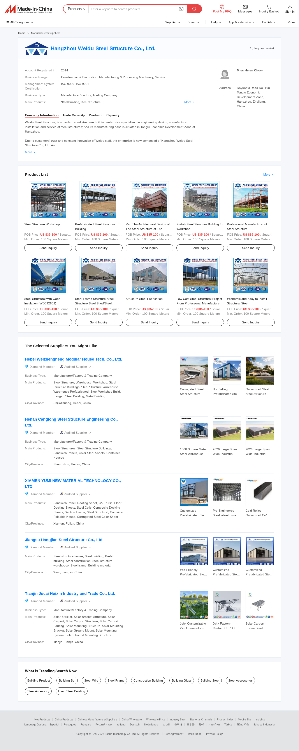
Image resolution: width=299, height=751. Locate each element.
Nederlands (151, 724)
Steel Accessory (38, 691)
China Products (64, 719)
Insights (260, 719)
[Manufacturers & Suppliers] (28, 9)
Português (70, 724)
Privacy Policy (214, 733)
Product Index (225, 719)
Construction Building (148, 680)
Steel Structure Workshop (42, 224)
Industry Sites (178, 719)
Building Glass (182, 680)
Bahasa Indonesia (264, 724)
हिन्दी (201, 724)
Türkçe (228, 724)
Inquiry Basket (262, 48)
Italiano (120, 724)
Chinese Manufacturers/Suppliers (97, 719)
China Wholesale (132, 719)
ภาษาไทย (214, 724)
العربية (166, 724)
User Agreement (174, 733)
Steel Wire (91, 680)
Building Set (67, 680)
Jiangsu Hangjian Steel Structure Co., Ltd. (64, 540)
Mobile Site (244, 719)
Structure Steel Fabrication (144, 298)
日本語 (191, 724)
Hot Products (42, 719)
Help (214, 22)
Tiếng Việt (243, 724)
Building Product (38, 680)
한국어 (178, 724)
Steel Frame (116, 680)
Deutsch (135, 724)
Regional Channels (201, 719)
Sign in (290, 11)
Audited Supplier (77, 367)
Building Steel (210, 680)
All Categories (20, 22)
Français (86, 724)
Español (54, 724)
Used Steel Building (71, 691)
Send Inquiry (48, 248)
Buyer (192, 22)
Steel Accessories (240, 680)
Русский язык (103, 724)
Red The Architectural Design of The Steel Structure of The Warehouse (148, 229)
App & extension (240, 22)
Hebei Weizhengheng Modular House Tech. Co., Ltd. (73, 359)
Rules (291, 22)
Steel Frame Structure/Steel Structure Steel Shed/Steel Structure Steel (94, 303)
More (188, 102)
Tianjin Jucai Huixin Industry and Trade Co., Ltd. (70, 593)
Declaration (195, 733)
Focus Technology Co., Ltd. (121, 733)
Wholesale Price (155, 719)
